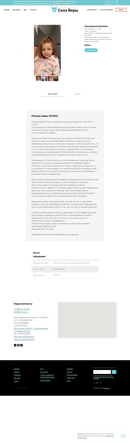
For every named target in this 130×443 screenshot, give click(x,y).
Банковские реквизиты (24, 337)
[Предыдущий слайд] (16, 50)
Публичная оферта (72, 375)
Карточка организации (24, 339)
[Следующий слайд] (77, 50)
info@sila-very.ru (109, 4)
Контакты (33, 10)
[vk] (15, 345)
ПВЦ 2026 (17, 378)
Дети (25, 10)
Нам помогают (92, 10)
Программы (16, 10)
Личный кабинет (45, 380)
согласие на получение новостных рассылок (103, 377)
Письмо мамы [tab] (52, 94)
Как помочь (44, 372)
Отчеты (16, 381)
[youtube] (18, 345)
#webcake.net (107, 388)
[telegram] (21, 345)
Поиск (69, 380)
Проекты (16, 372)
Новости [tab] (77, 94)
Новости (69, 372)
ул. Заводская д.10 (22, 331)
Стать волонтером (106, 10)
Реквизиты (17, 375)
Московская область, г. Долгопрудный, (31, 328)
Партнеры (70, 369)
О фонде (6, 10)
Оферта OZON (71, 377)
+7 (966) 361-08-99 (21, 309)
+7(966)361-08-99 (110, 1)
